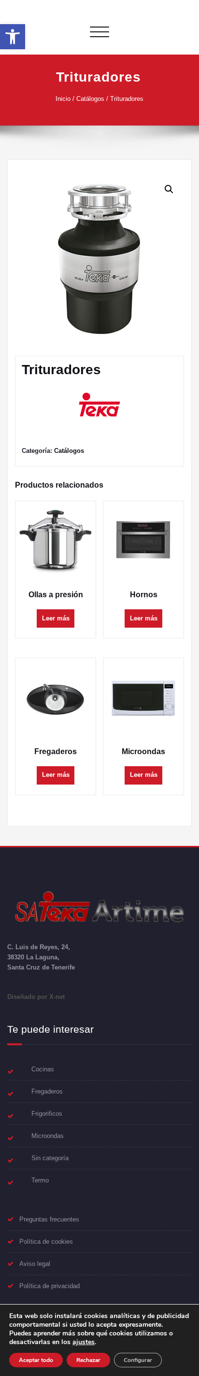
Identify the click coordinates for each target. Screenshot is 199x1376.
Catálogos (90, 98)
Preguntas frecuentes (49, 1219)
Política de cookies (46, 1241)
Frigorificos (46, 1113)
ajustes (83, 1342)
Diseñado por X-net (36, 996)
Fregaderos (47, 1091)
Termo (40, 1180)
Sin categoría (50, 1158)
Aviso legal (34, 1263)
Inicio (63, 98)
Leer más (56, 618)
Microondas (47, 1135)
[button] (12, 36)
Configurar (138, 1360)
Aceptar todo (36, 1360)
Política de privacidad (49, 1286)
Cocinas (42, 1069)
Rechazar (88, 1360)
